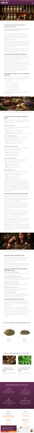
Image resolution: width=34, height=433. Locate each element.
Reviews (25, 423)
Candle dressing (7, 84)
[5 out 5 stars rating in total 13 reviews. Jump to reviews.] (9, 340)
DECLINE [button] (4, 431)
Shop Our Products (25, 413)
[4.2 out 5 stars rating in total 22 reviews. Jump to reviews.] (25, 340)
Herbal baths (7, 86)
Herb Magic (17, 22)
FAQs (8, 421)
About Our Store (25, 421)
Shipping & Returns (8, 422)
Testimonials (25, 425)
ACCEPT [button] (12, 431)
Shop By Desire (26, 415)
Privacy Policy (8, 423)
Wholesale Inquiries (25, 416)
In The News (25, 422)
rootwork (13, 76)
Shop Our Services (25, 414)
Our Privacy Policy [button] (11, 429)
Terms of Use (8, 425)
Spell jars (6, 90)
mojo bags (10, 83)
